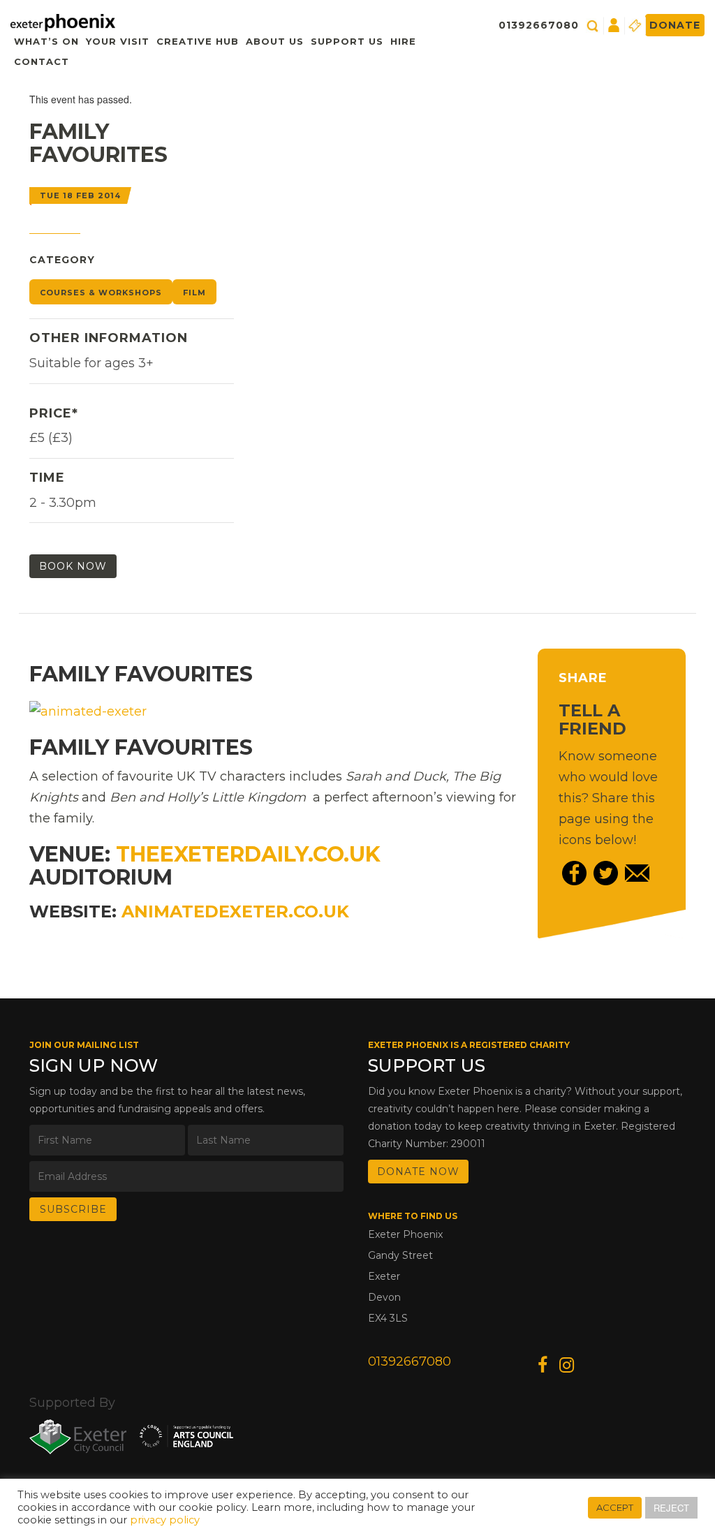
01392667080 (539, 25)
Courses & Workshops (101, 292)
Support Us (347, 41)
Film (194, 292)
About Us (275, 41)
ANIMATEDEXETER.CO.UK (235, 911)
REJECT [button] (671, 1507)
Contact (41, 61)
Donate (674, 25)
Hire (403, 41)
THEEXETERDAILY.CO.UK (248, 854)
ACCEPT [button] (614, 1507)
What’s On (46, 41)
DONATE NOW (418, 1171)
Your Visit (117, 41)
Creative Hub (197, 41)
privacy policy (165, 1520)
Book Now (73, 566)
